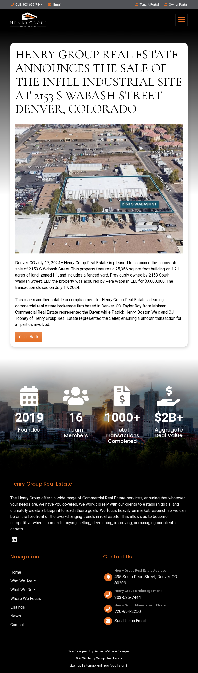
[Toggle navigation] (181, 20)
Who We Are (21, 581)
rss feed (110, 665)
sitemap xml (93, 665)
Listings (17, 607)
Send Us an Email (130, 620)
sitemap (75, 665)
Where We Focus (25, 598)
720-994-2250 (127, 611)
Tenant (149, 4)
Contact (17, 624)
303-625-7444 (127, 597)
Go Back (30, 336)
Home (15, 572)
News (15, 616)
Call (29, 4)
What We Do (21, 589)
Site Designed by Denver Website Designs (99, 651)
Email (57, 4)
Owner (178, 4)
